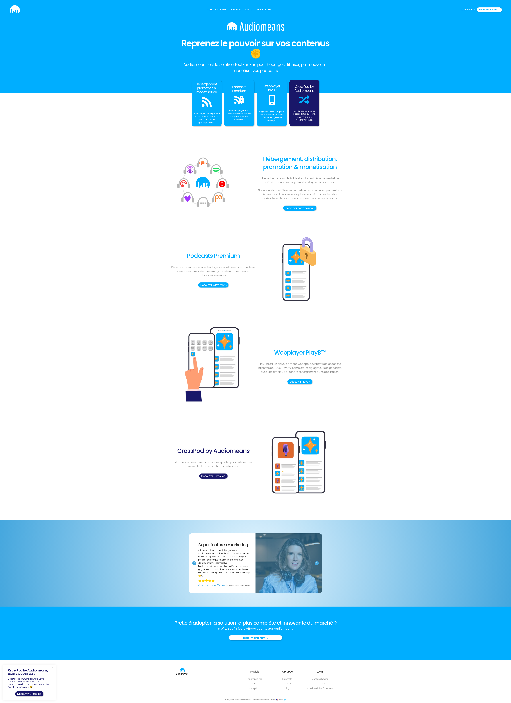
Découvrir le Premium (213, 285)
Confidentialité (314, 688)
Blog (287, 688)
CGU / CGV (320, 683)
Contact (287, 683)
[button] (216, 10)
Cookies (329, 688)
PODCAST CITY (263, 9)
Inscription (254, 688)
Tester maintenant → (489, 9)
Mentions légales (320, 679)
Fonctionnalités (254, 679)
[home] (14, 9)
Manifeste (287, 679)
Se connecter (468, 9)
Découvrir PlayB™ (299, 382)
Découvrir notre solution (299, 208)
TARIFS (248, 9)
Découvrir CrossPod (213, 476)
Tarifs (254, 683)
